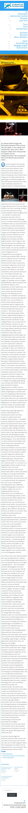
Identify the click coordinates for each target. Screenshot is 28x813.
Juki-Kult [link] (23, 20)
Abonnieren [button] (12, 795)
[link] (14, 8)
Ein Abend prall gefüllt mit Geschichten (6, 777)
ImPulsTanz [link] (22, 28)
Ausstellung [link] (22, 43)
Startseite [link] (23, 13)
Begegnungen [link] (21, 45)
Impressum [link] (20, 802)
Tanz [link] (25, 24)
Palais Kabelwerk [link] (8, 758)
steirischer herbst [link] (19, 15)
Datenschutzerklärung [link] (15, 804)
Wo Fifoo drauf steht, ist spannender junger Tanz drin (7, 768)
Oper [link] (25, 40)
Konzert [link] (24, 32)
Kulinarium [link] (22, 47)
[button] (18, 31)
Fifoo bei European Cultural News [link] (14, 756)
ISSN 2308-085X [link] (18, 807)
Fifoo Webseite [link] (7, 754)
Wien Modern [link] (21, 37)
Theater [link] (24, 18)
